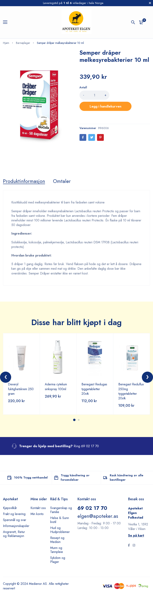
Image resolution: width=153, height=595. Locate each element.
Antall (83, 87)
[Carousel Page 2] (78, 420)
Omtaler (62, 181)
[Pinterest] (100, 137)
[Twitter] (91, 137)
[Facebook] (82, 137)
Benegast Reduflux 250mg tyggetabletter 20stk (131, 391)
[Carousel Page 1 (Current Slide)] (74, 420)
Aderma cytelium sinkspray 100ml (56, 386)
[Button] (133, 22)
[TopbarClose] (150, 3)
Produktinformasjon (24, 181)
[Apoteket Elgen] (76, 22)
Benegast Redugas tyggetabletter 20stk (94, 389)
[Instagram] (133, 546)
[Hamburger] (6, 22)
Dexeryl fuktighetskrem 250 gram (21, 389)
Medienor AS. (38, 583)
